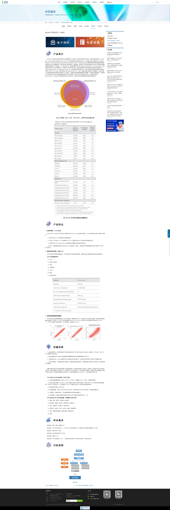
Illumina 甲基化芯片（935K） (113, 40)
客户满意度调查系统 (94, 494)
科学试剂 (73, 2)
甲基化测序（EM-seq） (112, 38)
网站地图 (118, 504)
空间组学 (69, 26)
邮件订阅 (80, 500)
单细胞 (63, 26)
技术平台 (80, 2)
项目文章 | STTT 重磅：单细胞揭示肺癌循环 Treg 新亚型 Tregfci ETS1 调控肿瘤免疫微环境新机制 (115, 86)
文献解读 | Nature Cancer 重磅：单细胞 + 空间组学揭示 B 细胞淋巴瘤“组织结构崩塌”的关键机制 (115, 100)
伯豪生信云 (109, 2)
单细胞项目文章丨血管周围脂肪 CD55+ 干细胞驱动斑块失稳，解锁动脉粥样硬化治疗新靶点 (114, 65)
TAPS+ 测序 (110, 36)
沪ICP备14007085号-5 (69, 504)
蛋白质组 (87, 26)
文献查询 (92, 496)
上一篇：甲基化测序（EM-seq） (52, 485)
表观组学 (57, 22)
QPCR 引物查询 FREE (94, 498)
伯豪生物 (102, 2)
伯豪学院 (87, 2)
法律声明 (122, 504)
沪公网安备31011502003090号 (60, 504)
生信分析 (100, 26)
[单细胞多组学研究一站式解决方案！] (115, 125)
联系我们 (114, 504)
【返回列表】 (75, 482)
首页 (59, 2)
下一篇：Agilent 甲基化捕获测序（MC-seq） (84, 485)
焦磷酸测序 (109, 45)
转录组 (80, 26)
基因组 (75, 26)
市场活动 (94, 2)
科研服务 (65, 2)
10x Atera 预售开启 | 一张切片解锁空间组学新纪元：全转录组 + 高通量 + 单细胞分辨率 (114, 93)
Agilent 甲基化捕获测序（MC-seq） (115, 43)
